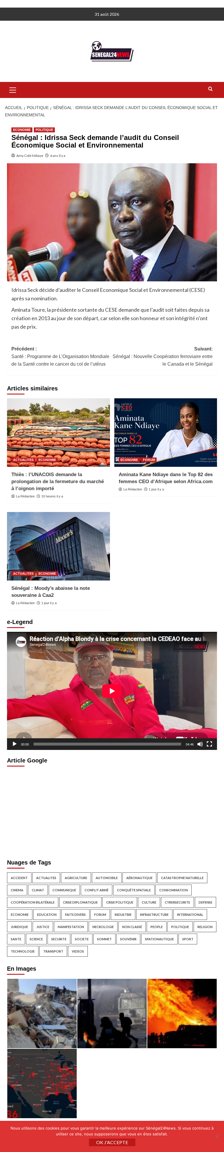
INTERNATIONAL (190, 914)
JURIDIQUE (19, 927)
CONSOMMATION (173, 890)
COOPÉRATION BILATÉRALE (33, 902)
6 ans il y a (57, 155)
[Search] (210, 89)
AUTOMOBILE (107, 878)
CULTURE (149, 902)
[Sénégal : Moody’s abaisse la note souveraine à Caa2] (58, 546)
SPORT (187, 939)
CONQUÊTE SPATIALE (134, 890)
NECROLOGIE (103, 927)
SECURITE (58, 939)
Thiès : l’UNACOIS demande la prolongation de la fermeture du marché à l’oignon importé (57, 481)
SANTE (16, 939)
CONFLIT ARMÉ (96, 890)
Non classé (132, 927)
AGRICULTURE (76, 878)
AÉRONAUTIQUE (139, 878)
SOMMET (104, 939)
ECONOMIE (22, 129)
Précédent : (60, 356)
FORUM (149, 460)
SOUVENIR (128, 939)
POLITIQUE (44, 129)
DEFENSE (205, 902)
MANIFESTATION (71, 927)
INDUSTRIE (123, 914)
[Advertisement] (112, 811)
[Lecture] (15, 744)
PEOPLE (156, 927)
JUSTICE (42, 927)
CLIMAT (38, 890)
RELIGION (205, 927)
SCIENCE (36, 939)
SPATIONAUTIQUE (159, 939)
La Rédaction (25, 496)
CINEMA (17, 890)
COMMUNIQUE (64, 890)
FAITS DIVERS (75, 914)
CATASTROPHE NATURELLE (182, 878)
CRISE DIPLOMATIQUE (80, 902)
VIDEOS (78, 951)
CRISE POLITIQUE (119, 902)
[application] (112, 691)
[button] (13, 89)
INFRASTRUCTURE (154, 914)
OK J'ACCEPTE (112, 1142)
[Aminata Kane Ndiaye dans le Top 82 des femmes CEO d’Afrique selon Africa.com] (165, 432)
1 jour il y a (156, 489)
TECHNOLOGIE (23, 951)
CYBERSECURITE (177, 902)
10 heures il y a (52, 496)
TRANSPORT (53, 951)
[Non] (217, 1136)
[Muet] (200, 744)
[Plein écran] (209, 744)
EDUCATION (47, 914)
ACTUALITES (23, 460)
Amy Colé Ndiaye (29, 155)
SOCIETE (82, 939)
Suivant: (163, 356)
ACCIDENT (19, 878)
